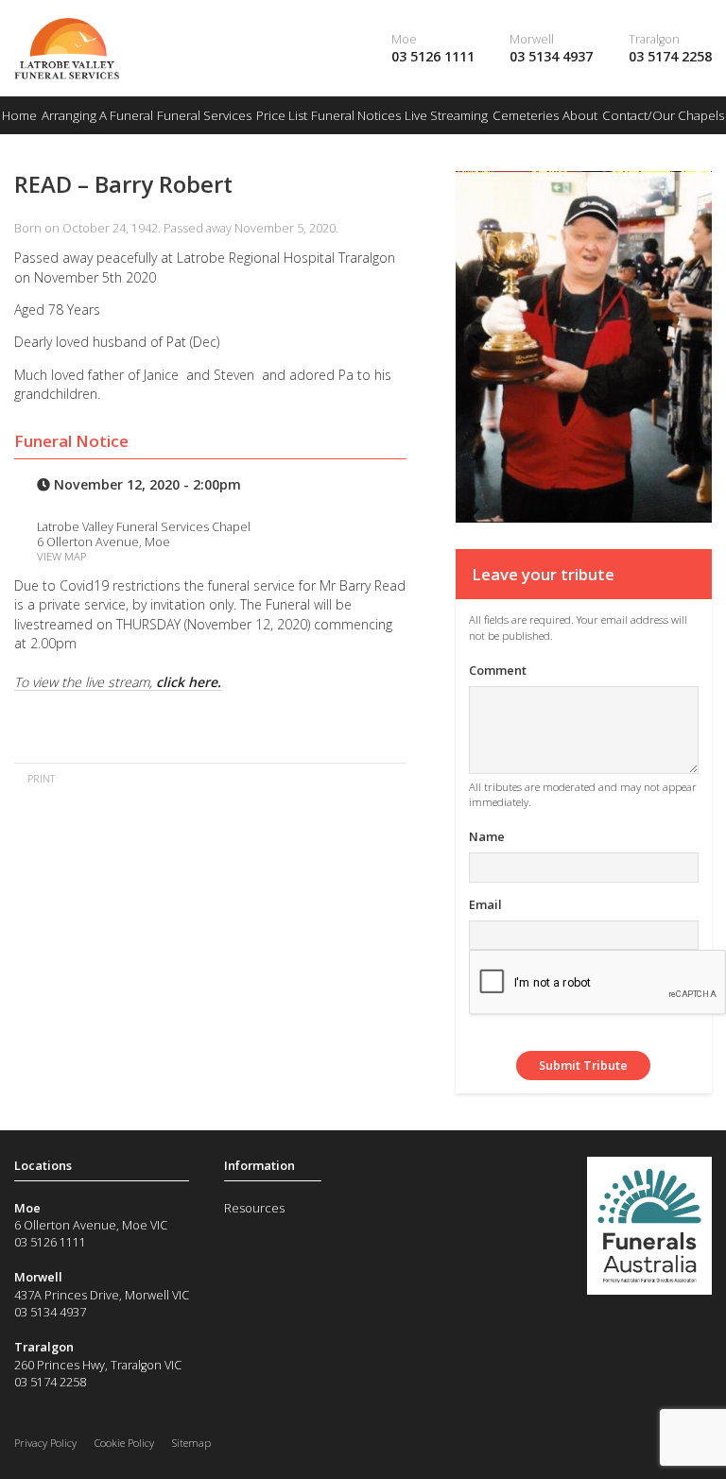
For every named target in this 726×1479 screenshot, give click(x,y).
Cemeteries (526, 115)
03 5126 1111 (433, 56)
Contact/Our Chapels (663, 115)
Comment (498, 670)
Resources (254, 1207)
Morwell (532, 38)
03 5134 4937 (551, 56)
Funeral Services (204, 115)
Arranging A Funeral (97, 115)
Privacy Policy (45, 1443)
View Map (61, 556)
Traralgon (654, 38)
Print (40, 778)
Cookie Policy (124, 1443)
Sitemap (191, 1443)
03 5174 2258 (670, 56)
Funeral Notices (356, 115)
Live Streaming (446, 115)
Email (485, 904)
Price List (281, 115)
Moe (404, 38)
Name (487, 836)
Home (19, 115)
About (579, 115)
